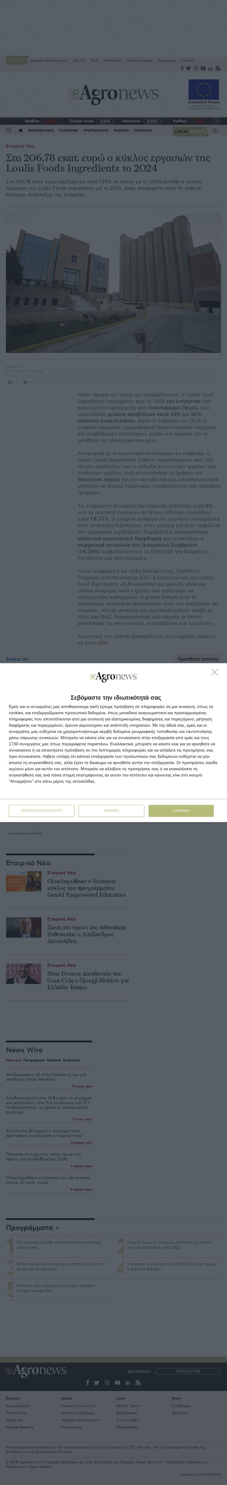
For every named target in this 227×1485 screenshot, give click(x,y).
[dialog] (113, 742)
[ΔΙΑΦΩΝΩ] (216, 674)
